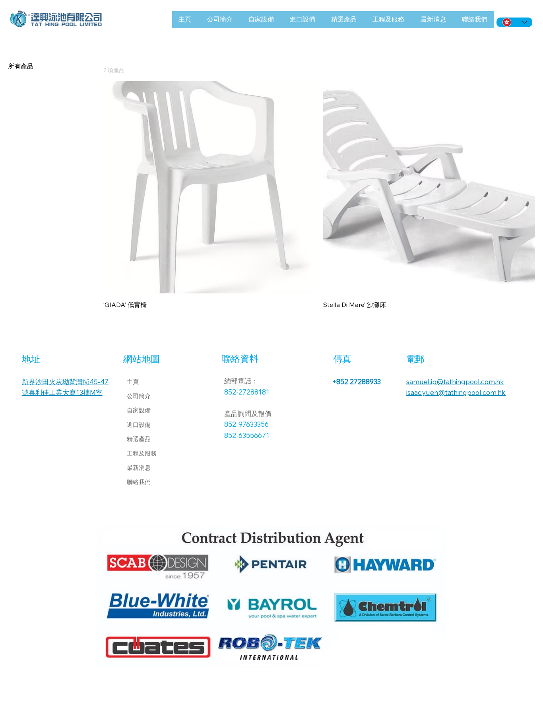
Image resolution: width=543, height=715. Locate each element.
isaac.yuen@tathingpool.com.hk (456, 392)
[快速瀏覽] (209, 187)
